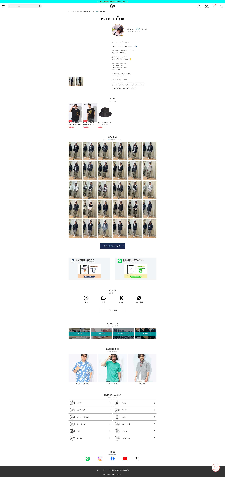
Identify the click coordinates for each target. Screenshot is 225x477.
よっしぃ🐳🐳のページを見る (112, 246)
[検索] (40, 6)
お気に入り (206, 7)
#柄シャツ (133, 88)
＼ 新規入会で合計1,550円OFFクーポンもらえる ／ (112, 1)
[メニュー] (3, 6)
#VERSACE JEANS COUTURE (120, 88)
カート (214, 7)
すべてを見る (112, 310)
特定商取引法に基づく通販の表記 (120, 470)
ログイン (199, 7)
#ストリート (129, 84)
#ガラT (114, 84)
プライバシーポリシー (102, 470)
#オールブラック (140, 84)
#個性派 (121, 84)
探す (221, 7)
